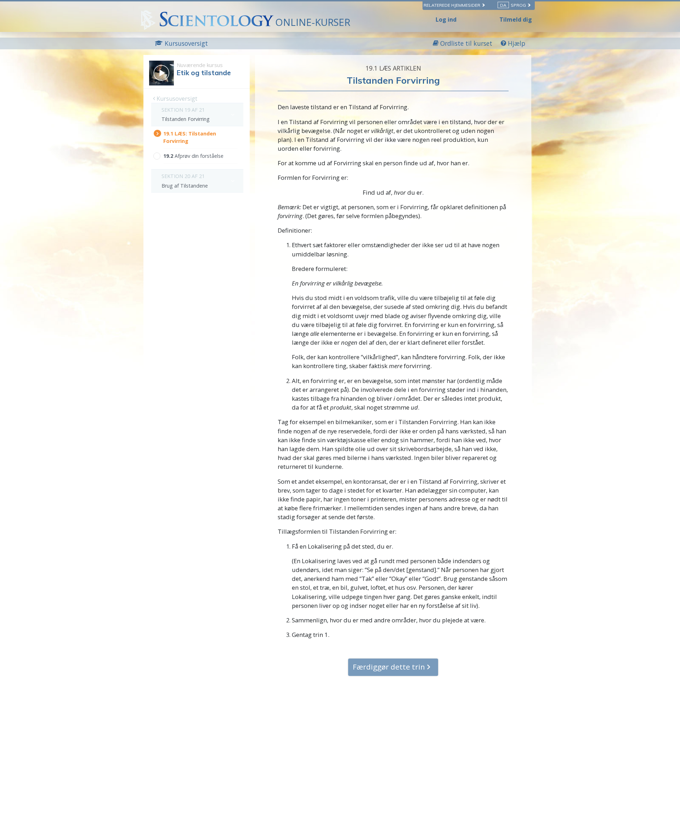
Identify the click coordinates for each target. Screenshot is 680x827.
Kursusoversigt (176, 98)
